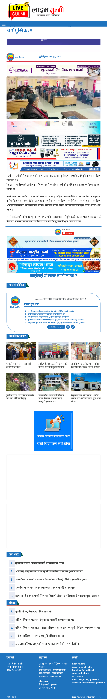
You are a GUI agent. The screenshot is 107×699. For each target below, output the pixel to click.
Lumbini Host (94, 697)
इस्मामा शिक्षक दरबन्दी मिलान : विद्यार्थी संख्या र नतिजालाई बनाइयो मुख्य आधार (51, 398)
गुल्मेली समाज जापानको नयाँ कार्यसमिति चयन (18, 366)
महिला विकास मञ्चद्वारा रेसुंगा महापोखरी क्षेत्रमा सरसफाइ (44, 619)
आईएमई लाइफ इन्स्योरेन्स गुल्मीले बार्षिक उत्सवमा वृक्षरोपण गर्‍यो (52, 366)
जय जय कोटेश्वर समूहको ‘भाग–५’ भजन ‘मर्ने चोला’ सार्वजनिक (48, 316)
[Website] (73, 327)
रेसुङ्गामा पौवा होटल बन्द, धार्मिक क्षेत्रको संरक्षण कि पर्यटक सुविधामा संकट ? (86, 398)
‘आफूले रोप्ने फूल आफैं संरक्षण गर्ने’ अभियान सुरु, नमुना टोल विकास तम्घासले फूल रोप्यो (56, 322)
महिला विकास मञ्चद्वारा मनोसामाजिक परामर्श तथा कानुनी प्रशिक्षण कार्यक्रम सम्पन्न (57, 627)
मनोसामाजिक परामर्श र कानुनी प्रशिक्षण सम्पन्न (40, 636)
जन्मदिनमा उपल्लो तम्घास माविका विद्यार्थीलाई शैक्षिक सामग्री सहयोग (51, 311)
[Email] (68, 327)
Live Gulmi (19, 57)
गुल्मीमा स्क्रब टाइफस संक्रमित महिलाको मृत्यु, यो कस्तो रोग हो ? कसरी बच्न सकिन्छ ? (56, 319)
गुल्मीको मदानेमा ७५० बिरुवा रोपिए (33, 611)
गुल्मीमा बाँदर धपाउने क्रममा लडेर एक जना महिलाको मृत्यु (46, 314)
